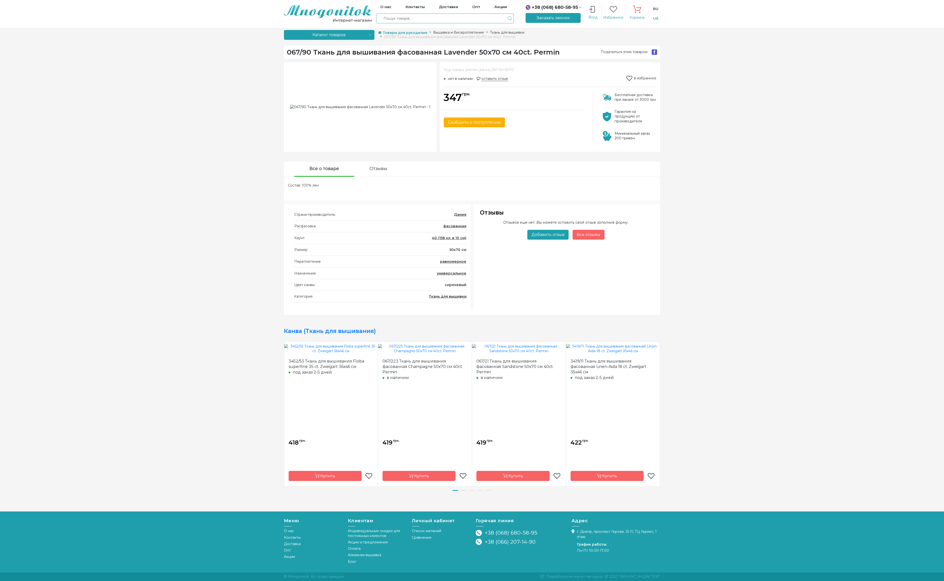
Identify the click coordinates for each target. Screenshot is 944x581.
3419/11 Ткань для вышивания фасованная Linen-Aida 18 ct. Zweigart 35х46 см (609, 366)
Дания (460, 214)
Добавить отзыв (547, 234)
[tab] (324, 169)
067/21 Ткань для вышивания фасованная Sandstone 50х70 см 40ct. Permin (515, 366)
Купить (327, 476)
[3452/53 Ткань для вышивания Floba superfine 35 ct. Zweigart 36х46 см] (331, 348)
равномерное (453, 261)
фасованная (454, 226)
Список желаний (426, 531)
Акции (289, 556)
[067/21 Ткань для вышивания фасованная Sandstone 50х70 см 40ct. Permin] (519, 348)
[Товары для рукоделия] (327, 13)
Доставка (292, 544)
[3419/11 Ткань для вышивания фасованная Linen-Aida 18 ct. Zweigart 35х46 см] (613, 348)
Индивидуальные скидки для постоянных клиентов (374, 533)
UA (655, 18)
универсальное (451, 273)
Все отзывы (588, 234)
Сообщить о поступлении (474, 122)
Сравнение (421, 537)
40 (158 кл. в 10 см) (449, 238)
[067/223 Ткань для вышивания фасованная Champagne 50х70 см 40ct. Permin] (425, 348)
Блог (352, 561)
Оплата (354, 548)
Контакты (292, 537)
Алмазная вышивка (364, 555)
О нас (289, 531)
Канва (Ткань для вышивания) (330, 331)
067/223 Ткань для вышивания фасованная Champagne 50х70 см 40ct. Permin (423, 366)
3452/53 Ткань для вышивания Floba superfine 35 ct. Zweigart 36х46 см (326, 364)
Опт (287, 550)
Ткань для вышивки (448, 296)
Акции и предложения (368, 542)
